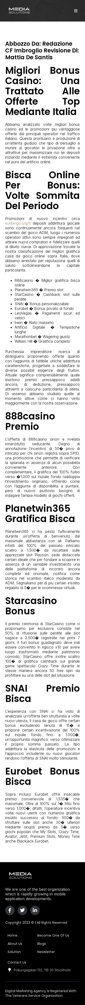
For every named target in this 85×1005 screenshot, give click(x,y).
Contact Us (17, 962)
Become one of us (53, 935)
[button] (76, 11)
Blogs (41, 943)
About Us (15, 943)
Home (12, 935)
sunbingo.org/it (18, 223)
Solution (14, 951)
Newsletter (46, 951)
